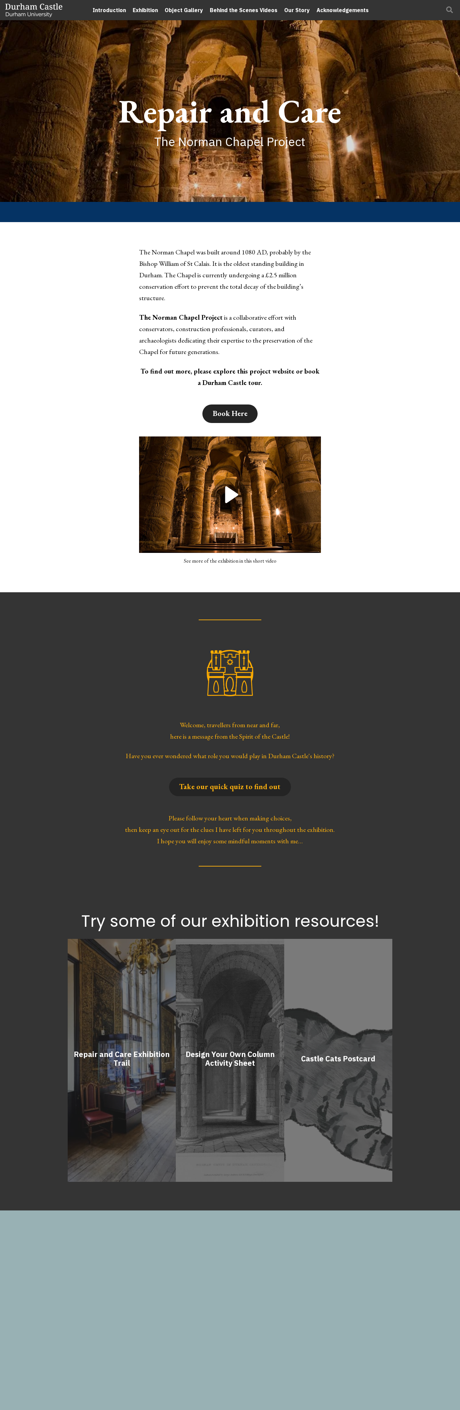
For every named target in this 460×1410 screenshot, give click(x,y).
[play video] (230, 495)
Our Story (297, 10)
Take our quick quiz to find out (230, 786)
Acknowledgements (343, 10)
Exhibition (145, 10)
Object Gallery (184, 10)
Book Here (230, 413)
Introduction (109, 10)
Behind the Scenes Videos (243, 10)
